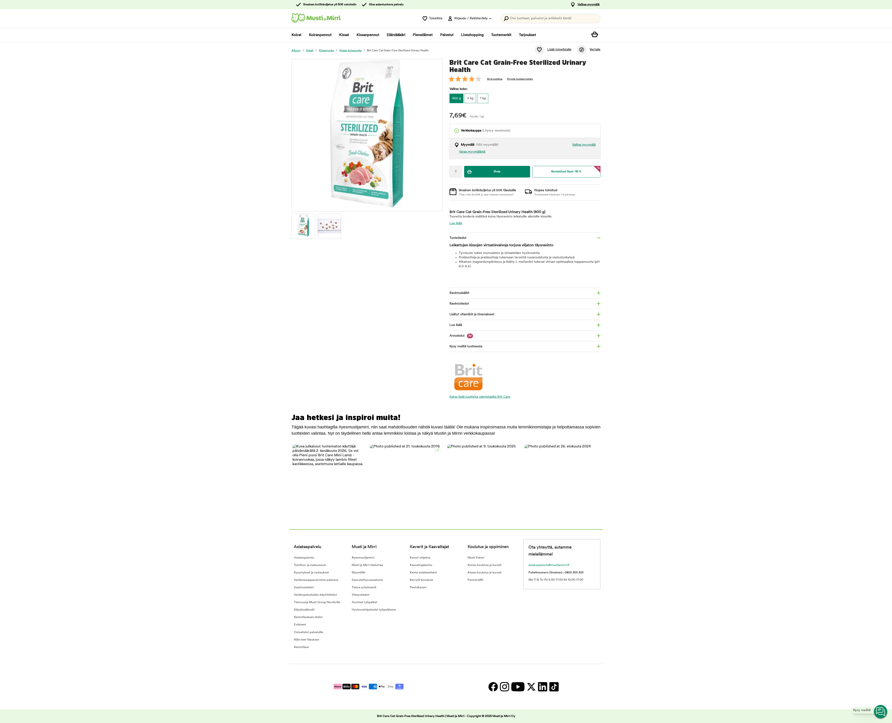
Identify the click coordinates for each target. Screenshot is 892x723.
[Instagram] (504, 686)
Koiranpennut (320, 35)
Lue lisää (455, 223)
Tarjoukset (527, 35)
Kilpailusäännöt (304, 609)
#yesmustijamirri (363, 557)
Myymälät (358, 572)
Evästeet (300, 624)
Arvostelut (460, 336)
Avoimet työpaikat (364, 602)
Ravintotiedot (459, 304)
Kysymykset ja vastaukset (311, 572)
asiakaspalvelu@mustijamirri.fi (548, 565)
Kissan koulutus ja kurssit (485, 572)
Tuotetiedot (457, 238)
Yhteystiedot (360, 594)
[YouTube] (517, 686)
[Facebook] (493, 686)
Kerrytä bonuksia (421, 580)
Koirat (297, 35)
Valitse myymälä (588, 4)
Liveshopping (472, 35)
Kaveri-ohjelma (420, 557)
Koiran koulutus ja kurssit (485, 565)
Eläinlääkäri (396, 35)
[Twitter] (531, 686)
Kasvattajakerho (421, 565)
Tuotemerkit (501, 35)
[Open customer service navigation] (880, 711)
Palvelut (447, 35)
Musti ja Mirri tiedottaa (367, 565)
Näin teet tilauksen (306, 639)
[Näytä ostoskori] (595, 35)
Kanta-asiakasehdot (423, 572)
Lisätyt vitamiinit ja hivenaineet (471, 314)
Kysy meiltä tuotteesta (465, 346)
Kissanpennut (368, 35)
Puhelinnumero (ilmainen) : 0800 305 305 (556, 572)
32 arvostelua (494, 79)
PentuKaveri (418, 587)
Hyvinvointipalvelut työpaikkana (374, 609)
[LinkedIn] (542, 686)
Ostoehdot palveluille (308, 632)
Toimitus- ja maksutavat (310, 565)
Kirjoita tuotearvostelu (520, 79)
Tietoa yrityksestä (364, 587)
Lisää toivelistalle (559, 49)
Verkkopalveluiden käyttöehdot (315, 594)
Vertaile (595, 49)
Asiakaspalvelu (304, 557)
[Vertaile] (581, 49)
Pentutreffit (475, 580)
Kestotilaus (301, 647)
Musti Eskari (476, 557)
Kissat (344, 35)
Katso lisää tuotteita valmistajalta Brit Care (479, 397)
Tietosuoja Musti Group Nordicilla (317, 602)
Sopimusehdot (304, 587)
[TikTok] (553, 686)
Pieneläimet (423, 35)
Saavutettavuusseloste (367, 580)
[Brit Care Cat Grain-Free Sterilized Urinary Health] (303, 225)
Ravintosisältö (459, 293)
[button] (328, 480)
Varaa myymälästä (472, 152)
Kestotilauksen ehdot (308, 617)
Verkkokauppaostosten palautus (316, 580)
